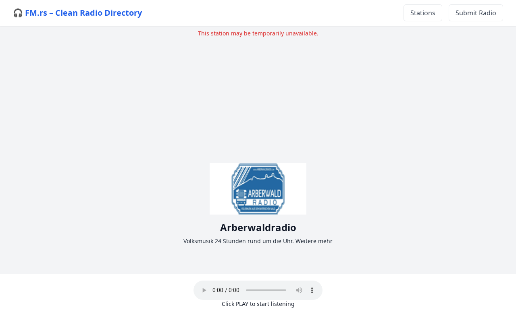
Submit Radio (476, 12)
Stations (422, 12)
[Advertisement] (258, 93)
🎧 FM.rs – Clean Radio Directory (77, 12)
